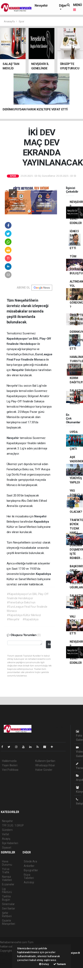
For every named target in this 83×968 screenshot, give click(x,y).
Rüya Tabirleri (29, 876)
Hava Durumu (7, 863)
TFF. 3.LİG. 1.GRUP (13, 825)
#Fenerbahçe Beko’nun (21, 602)
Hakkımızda (9, 760)
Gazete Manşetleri (8, 922)
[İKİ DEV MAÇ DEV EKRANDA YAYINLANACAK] (31, 199)
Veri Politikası (10, 769)
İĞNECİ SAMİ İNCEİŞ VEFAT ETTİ (74, 240)
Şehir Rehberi (7, 914)
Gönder (49, 644)
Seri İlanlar (8, 908)
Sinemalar (8, 904)
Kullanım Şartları (45, 760)
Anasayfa (9, 21)
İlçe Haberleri (10, 843)
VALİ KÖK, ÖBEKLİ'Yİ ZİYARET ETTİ (76, 625)
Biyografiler (31, 870)
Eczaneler (8, 884)
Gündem (7, 829)
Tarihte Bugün (6, 898)
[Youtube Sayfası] (25, 746)
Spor (21, 21)
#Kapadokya (30, 619)
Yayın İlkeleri (9, 765)
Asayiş (6, 838)
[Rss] (39, 746)
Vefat (5, 834)
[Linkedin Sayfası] (32, 746)
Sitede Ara (30, 861)
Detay (45, 964)
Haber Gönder (43, 769)
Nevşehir (41, 5)
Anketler (29, 865)
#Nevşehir (13, 619)
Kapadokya (41, 521)
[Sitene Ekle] (53, 746)
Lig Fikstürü (7, 890)
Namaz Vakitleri (7, 878)
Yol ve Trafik (5, 870)
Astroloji (29, 882)
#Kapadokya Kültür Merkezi (24, 615)
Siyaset (6, 847)
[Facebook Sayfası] (3, 746)
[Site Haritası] (46, 746)
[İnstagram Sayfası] (18, 746)
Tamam (61, 964)
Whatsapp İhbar (45, 765)
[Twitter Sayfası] (10, 746)
